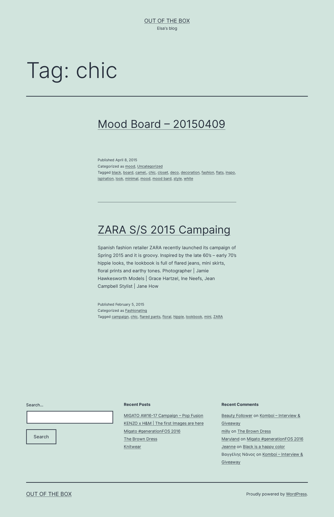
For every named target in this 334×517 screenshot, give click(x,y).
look (119, 178)
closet (163, 172)
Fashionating (136, 310)
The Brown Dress (140, 439)
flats (220, 172)
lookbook (194, 316)
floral (166, 316)
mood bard (162, 178)
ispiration (106, 178)
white (188, 178)
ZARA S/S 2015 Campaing (164, 229)
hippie (178, 316)
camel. (141, 172)
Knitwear (132, 446)
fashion (208, 172)
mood (130, 166)
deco (174, 172)
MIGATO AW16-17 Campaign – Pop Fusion (163, 415)
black (116, 172)
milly (226, 431)
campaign (120, 316)
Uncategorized (150, 166)
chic (152, 172)
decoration (190, 172)
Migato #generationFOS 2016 (152, 431)
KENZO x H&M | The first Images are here (164, 423)
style (178, 178)
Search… (34, 404)
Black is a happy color (264, 446)
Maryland (230, 439)
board (128, 172)
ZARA (218, 316)
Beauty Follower (237, 415)
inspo (230, 172)
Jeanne (229, 446)
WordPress (296, 494)
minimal (131, 178)
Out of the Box (167, 20)
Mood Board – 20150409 (161, 124)
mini (207, 316)
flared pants (150, 316)
